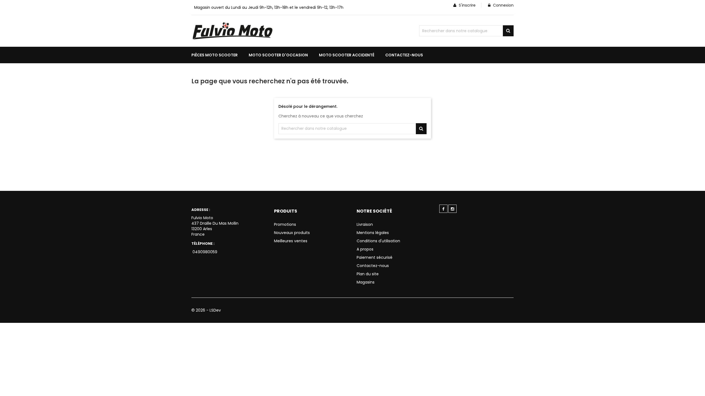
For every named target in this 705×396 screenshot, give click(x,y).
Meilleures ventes (290, 241)
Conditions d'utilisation (378, 241)
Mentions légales (373, 232)
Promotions (285, 224)
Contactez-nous (373, 265)
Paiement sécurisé (374, 257)
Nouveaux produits (292, 232)
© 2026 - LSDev (206, 310)
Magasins (366, 282)
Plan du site (368, 274)
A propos (365, 249)
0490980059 (204, 252)
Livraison (365, 224)
